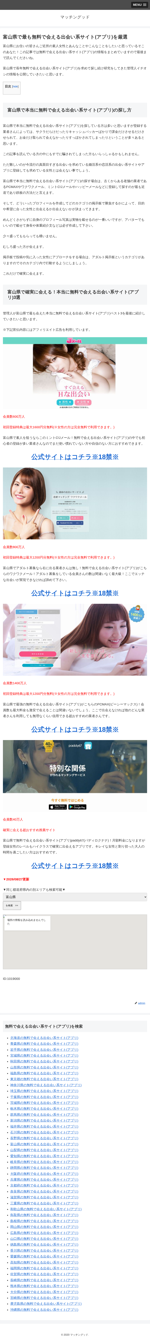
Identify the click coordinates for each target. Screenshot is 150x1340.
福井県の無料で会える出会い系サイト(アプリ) (44, 1126)
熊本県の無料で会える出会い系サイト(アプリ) (44, 1286)
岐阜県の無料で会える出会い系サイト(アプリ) (44, 1162)
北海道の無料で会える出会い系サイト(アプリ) (44, 1038)
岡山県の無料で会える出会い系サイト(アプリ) (44, 1227)
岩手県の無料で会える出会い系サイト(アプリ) (44, 1050)
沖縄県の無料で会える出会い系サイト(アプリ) (44, 1310)
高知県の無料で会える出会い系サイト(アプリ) (44, 1262)
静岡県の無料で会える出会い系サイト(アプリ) (44, 1168)
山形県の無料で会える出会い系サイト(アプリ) (44, 1067)
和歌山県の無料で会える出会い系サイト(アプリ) (46, 1209)
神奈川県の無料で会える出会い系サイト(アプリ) (46, 1085)
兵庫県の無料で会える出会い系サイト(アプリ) (44, 1179)
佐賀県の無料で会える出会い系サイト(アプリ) (44, 1274)
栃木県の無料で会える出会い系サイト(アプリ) (44, 1108)
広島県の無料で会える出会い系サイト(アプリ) (44, 1233)
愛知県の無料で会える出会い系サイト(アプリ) (44, 1156)
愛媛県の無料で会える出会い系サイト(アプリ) (44, 1256)
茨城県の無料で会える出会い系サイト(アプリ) (44, 1103)
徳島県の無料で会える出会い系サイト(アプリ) (44, 1244)
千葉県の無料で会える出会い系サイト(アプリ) (44, 1097)
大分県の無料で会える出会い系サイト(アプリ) (44, 1292)
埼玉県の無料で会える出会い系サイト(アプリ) (44, 1091)
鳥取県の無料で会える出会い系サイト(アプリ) (44, 1215)
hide (15, 86)
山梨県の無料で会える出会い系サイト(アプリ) (44, 1150)
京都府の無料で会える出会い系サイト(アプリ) (44, 1185)
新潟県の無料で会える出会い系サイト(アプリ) (44, 1120)
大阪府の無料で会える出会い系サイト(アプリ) (44, 1174)
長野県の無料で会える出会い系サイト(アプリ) (44, 1138)
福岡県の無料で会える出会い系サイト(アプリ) (44, 1268)
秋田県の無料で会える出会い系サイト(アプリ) (44, 1061)
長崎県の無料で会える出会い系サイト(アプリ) (44, 1280)
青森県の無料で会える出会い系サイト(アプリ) (44, 1044)
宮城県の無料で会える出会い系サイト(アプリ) (44, 1055)
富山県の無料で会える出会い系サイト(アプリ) (44, 1144)
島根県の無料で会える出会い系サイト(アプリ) (44, 1221)
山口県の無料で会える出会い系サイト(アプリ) (44, 1239)
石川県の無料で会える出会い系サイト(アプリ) (44, 1132)
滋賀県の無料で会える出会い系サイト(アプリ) (44, 1197)
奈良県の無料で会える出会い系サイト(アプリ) (44, 1191)
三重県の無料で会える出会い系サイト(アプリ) (44, 1203)
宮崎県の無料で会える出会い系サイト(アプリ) (44, 1298)
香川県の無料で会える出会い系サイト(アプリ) (44, 1250)
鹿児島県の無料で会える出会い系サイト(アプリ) (46, 1304)
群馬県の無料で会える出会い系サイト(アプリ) (44, 1114)
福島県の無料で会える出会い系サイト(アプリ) (44, 1073)
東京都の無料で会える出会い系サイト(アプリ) (44, 1079)
